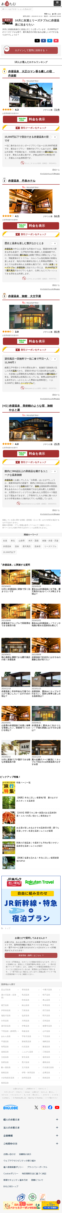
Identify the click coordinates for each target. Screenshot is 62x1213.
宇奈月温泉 (26, 1036)
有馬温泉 (5, 1047)
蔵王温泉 (5, 1005)
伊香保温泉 (6, 1010)
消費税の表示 (25, 1154)
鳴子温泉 (46, 995)
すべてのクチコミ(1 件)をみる (50, 514)
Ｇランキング (9, 1092)
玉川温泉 (25, 1067)
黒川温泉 (25, 1062)
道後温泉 (5, 1052)
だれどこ (19, 1092)
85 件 (57, 332)
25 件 (57, 444)
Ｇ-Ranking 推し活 (19, 1098)
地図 (22, 113)
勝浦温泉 (46, 1047)
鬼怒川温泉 (6, 1015)
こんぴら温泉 (27, 1052)
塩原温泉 (25, 1015)
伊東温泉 (25, 1026)
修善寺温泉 (47, 1026)
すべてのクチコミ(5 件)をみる (50, 289)
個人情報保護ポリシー (13, 1167)
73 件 (57, 110)
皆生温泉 (25, 1057)
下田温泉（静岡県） (9, 1031)
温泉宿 (37, 546)
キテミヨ (4, 1095)
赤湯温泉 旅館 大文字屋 (24, 296)
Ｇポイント (42, 1089)
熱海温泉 (46, 1078)
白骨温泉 (5, 1021)
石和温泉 (46, 1021)
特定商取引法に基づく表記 (34, 1173)
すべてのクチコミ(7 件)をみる (50, 173)
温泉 (17, 546)
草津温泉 (46, 1005)
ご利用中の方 (10, 1143)
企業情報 (8, 1135)
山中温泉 (46, 1031)
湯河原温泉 (6, 1026)
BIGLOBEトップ (10, 1186)
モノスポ (27, 1095)
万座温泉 (25, 1010)
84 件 (57, 216)
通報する (56, 170)
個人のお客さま (11, 1119)
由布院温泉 (26, 1078)
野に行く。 (37, 1095)
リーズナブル (50, 546)
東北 (13, 540)
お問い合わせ (9, 1154)
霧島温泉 (46, 1062)
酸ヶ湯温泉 (6, 1067)
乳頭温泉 (25, 995)
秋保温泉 (25, 1000)
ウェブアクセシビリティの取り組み (19, 1160)
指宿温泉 (5, 1083)
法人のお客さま (11, 1127)
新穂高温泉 (26, 1041)
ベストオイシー (15, 1095)
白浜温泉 (25, 1047)
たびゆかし (6, 1098)
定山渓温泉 (6, 990)
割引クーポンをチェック (33, 128)
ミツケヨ (55, 1095)
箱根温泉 (5, 1072)
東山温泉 (46, 1000)
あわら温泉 (6, 1036)
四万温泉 (46, 1010)
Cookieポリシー (10, 1173)
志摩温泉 (46, 1072)
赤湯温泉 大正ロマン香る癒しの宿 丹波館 (31, 73)
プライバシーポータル (37, 1167)
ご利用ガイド (30, 1089)
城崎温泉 (46, 1041)
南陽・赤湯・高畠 (50, 540)
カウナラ (46, 1095)
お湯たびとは (18, 1089)
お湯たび (35, 1092)
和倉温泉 (25, 1031)
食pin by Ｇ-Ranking (35, 1098)
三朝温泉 (46, 1052)
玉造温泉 (5, 1057)
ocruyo (27, 1092)
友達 (5, 540)
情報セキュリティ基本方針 (15, 1179)
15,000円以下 (9, 552)
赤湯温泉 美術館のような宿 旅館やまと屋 (31, 407)
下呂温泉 (46, 1036)
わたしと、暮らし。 (48, 1092)
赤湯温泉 (7, 546)
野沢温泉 (46, 1015)
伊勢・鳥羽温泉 (28, 1072)
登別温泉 (25, 990)
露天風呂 (27, 546)
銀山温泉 (25, 1005)
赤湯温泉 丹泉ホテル (21, 180)
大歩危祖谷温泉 (7, 1078)
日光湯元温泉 (48, 1067)
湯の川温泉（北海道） (8, 996)
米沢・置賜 (33, 540)
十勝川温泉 (47, 990)
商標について (37, 1179)
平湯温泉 (5, 1041)
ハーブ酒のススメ (51, 1098)
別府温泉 (5, 1062)
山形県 (22, 540)
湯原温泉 (46, 1057)
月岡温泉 (25, 1021)
